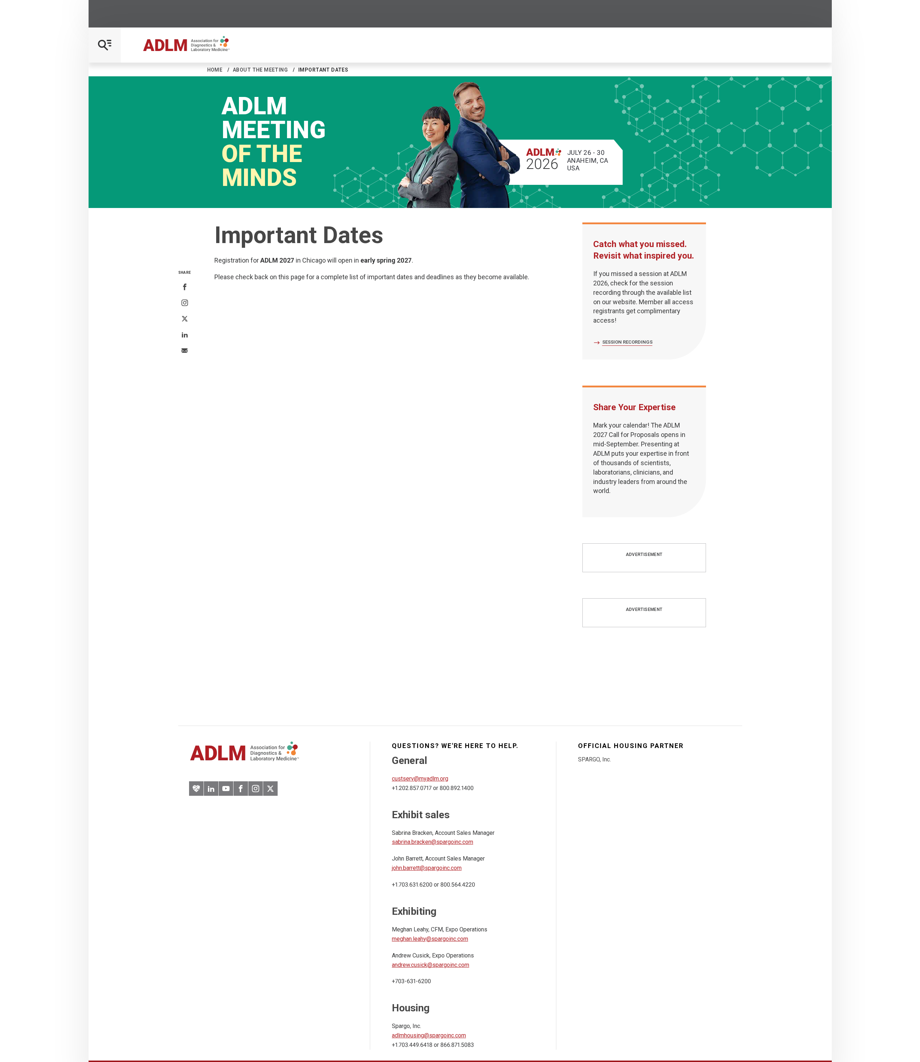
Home (215, 70)
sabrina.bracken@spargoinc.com (432, 841)
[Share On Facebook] (184, 287)
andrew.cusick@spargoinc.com (430, 964)
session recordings (627, 342)
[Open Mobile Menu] (105, 45)
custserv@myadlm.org (420, 778)
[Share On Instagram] (184, 303)
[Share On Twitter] (184, 319)
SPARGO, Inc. (594, 759)
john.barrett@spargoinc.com (427, 868)
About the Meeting (260, 70)
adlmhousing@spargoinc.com (429, 1035)
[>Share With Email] (184, 351)
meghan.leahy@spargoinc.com (430, 938)
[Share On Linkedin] (184, 335)
